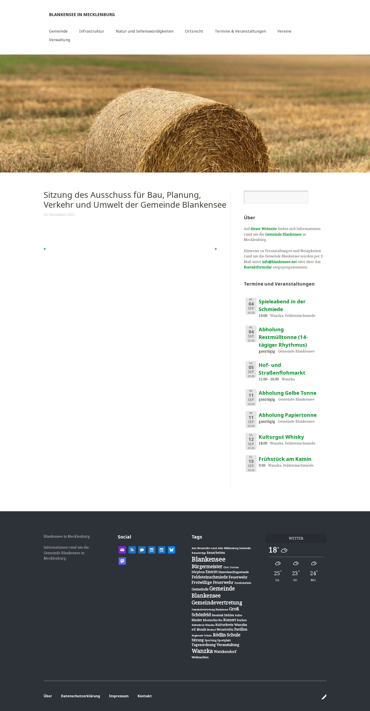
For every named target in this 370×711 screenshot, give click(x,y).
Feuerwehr (238, 577)
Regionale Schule (202, 635)
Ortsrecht (194, 31)
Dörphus (198, 572)
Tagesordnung (204, 644)
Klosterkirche (212, 620)
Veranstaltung (228, 644)
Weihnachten (200, 657)
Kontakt (145, 696)
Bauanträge (199, 552)
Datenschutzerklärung (80, 696)
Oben (321, 696)
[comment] (142, 549)
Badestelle (245, 548)
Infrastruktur (91, 31)
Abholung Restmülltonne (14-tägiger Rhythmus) (283, 337)
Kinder (197, 620)
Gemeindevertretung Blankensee (210, 609)
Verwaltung (59, 40)
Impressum (119, 696)
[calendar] (151, 549)
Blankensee (208, 559)
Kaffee (238, 615)
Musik (201, 629)
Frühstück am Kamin (285, 458)
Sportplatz (224, 640)
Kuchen (242, 620)
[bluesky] (171, 549)
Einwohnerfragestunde (233, 572)
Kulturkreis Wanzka (203, 624)
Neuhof (211, 629)
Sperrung (210, 640)
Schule (233, 635)
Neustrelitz (225, 629)
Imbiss (229, 615)
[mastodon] (122, 560)
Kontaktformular (258, 267)
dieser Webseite (264, 228)
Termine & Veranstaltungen (240, 31)
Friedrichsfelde (242, 582)
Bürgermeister (207, 566)
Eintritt (212, 571)
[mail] (122, 549)
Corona (234, 567)
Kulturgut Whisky (281, 436)
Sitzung (198, 640)
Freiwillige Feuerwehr (213, 582)
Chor (226, 567)
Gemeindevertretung (217, 602)
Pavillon (240, 629)
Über (48, 696)
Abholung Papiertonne (288, 414)
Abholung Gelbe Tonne (287, 392)
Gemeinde (58, 31)
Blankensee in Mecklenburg (82, 14)
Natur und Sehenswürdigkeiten (144, 31)
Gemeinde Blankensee (283, 234)
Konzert (229, 619)
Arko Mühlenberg (228, 548)
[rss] (132, 549)
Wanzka (202, 651)
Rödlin (219, 635)
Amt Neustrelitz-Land (204, 548)
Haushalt (217, 615)
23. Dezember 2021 (59, 214)
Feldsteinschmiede (210, 577)
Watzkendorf (225, 651)
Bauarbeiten (216, 553)
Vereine (284, 31)
